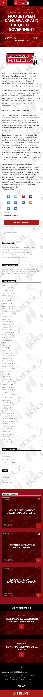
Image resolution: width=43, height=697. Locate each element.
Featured (13, 13)
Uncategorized (28, 13)
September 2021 (7, 395)
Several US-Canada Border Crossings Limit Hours (22, 620)
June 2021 (5, 403)
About (34, 677)
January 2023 (6, 358)
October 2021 (6, 392)
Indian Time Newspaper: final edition (22, 648)
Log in (4, 475)
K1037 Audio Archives (19, 677)
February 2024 (6, 332)
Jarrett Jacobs (8, 524)
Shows (23, 675)
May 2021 (5, 405)
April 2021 (5, 408)
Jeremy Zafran (24, 38)
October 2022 (6, 366)
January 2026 (6, 285)
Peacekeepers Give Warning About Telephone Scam (18, 255)
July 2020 (5, 431)
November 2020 (7, 421)
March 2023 (5, 353)
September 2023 (7, 337)
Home (6, 675)
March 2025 (5, 298)
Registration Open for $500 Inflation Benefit (15, 257)
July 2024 (5, 319)
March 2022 (5, 379)
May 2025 (5, 296)
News (19, 13)
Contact (15, 679)
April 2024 (5, 327)
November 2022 (7, 363)
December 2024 (7, 306)
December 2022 (7, 361)
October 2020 (6, 424)
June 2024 (5, 322)
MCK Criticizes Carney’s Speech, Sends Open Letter (18, 247)
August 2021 (6, 397)
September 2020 (7, 426)
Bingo (32, 675)
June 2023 (5, 345)
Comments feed (7, 480)
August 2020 (6, 429)
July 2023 (5, 343)
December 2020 (7, 418)
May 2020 (5, 437)
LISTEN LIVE (20, 693)
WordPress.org (7, 482)
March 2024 (5, 330)
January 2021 (6, 416)
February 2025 (6, 301)
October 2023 (6, 335)
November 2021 (7, 390)
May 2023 (5, 348)
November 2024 (7, 309)
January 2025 (6, 303)
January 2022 (6, 384)
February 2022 (6, 382)
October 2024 (6, 311)
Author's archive (21, 222)
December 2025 (7, 288)
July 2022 (5, 374)
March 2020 (5, 442)
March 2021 (5, 411)
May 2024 (5, 324)
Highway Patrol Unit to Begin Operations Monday (17, 252)
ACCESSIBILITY (27, 679)
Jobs (6, 677)
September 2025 (7, 293)
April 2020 (5, 439)
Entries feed (6, 477)
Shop (6, 679)
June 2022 (5, 376)
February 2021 (6, 413)
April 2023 (5, 350)
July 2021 (5, 400)
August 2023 (6, 340)
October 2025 (6, 290)
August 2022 (6, 371)
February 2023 (6, 356)
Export (4, 453)
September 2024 (7, 314)
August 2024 (6, 316)
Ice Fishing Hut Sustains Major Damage (14, 250)
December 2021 (7, 387)
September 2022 (7, 369)
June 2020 (5, 434)
